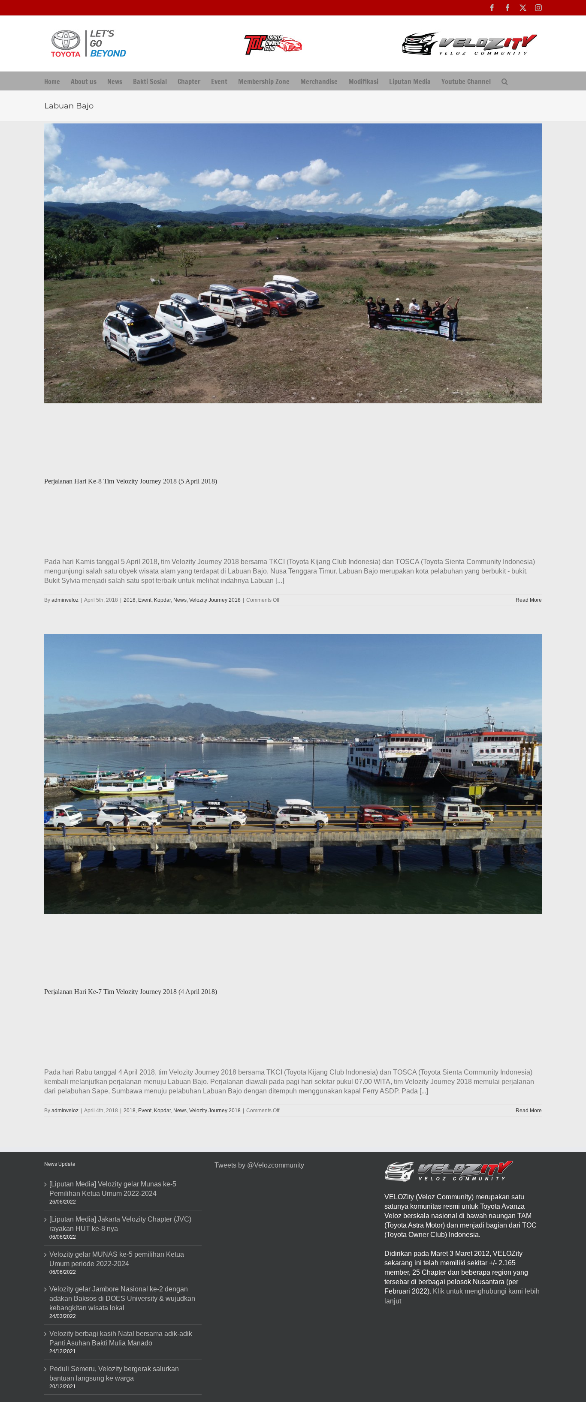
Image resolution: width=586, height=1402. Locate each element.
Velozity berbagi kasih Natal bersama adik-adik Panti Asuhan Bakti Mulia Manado (120, 1338)
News (180, 600)
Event (144, 600)
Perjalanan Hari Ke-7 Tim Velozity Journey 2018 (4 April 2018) (130, 991)
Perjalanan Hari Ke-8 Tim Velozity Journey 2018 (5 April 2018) (130, 481)
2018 (130, 600)
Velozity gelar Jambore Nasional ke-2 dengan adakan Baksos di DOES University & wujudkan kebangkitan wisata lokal (122, 1298)
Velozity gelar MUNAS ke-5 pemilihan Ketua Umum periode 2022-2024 (116, 1259)
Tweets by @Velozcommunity (259, 1165)
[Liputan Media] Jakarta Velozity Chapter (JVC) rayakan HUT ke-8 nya (120, 1224)
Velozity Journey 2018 (215, 600)
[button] (504, 81)
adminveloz (65, 600)
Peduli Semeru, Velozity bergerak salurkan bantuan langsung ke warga (114, 1373)
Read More (529, 600)
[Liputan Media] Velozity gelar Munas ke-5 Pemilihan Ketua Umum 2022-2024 (112, 1188)
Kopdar (162, 600)
